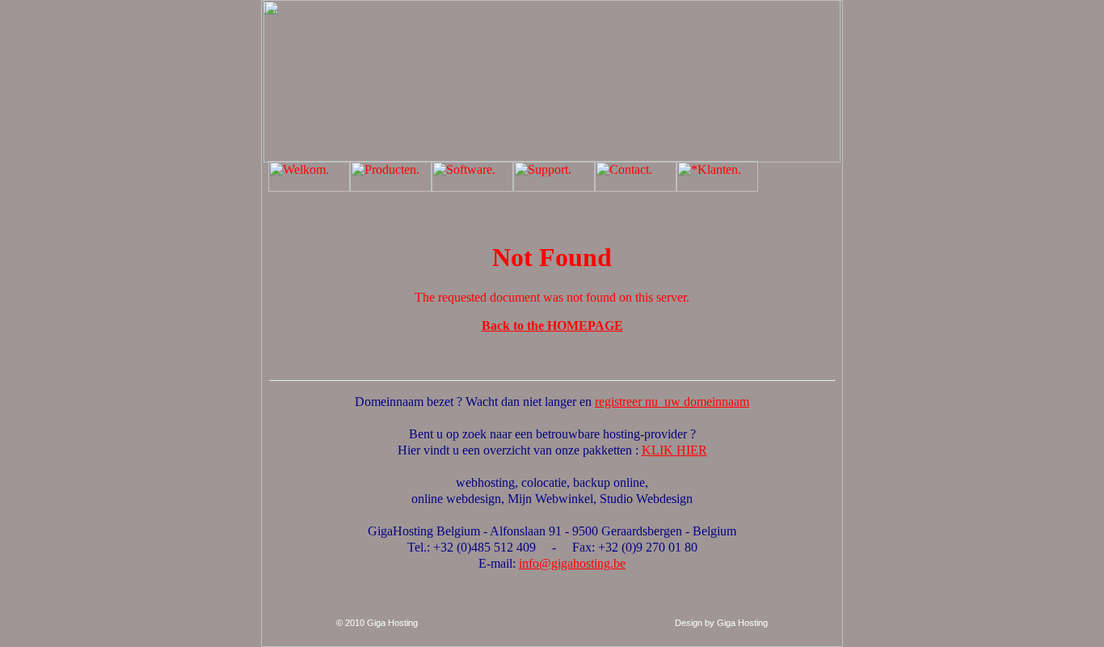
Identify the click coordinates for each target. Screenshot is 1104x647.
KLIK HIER (674, 450)
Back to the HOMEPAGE (552, 325)
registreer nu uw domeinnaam (672, 401)
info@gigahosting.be (572, 563)
